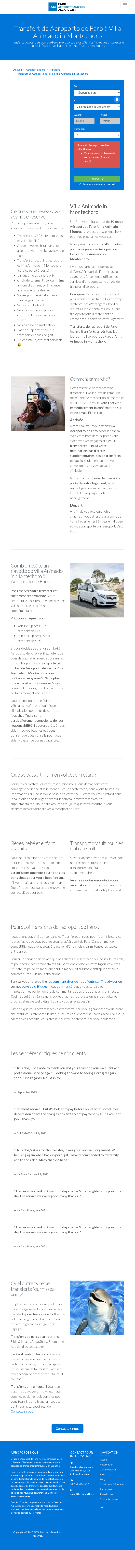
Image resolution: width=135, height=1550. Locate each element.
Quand (77, 114)
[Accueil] (67, 6)
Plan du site (106, 1494)
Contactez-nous (22, 1411)
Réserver (95, 178)
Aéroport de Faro (35, 69)
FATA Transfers (42, 1532)
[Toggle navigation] (125, 4)
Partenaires (106, 1489)
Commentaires (108, 1469)
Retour (103, 114)
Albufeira (55, 69)
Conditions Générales (112, 1484)
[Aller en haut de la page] (102, 1507)
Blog (102, 1474)
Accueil (17, 69)
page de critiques (34, 986)
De (75, 86)
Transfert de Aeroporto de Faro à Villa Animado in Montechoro (52, 73)
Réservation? (107, 1464)
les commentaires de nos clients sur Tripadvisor (83, 981)
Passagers (79, 128)
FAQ (102, 1479)
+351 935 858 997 (79, 1484)
